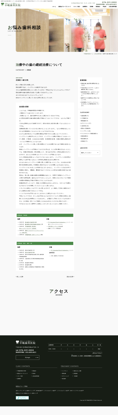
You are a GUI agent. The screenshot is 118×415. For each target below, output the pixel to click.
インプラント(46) (85, 131)
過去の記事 (70, 276)
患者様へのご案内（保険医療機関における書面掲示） (87, 356)
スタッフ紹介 (76, 6)
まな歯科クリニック (29, 390)
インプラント (65, 370)
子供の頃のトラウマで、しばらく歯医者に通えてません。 (90, 88)
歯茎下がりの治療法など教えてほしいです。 (90, 98)
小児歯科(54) (84, 118)
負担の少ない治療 (77, 370)
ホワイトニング (65, 376)
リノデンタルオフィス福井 (49, 390)
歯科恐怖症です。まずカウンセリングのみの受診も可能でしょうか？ (90, 93)
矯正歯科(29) (84, 138)
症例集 (91, 6)
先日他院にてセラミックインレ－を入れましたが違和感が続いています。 (90, 104)
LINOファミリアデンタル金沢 (76, 390)
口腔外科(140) (85, 126)
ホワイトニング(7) (86, 123)
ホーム (54, 6)
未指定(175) (84, 141)
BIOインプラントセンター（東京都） (28, 228)
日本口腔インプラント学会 (54, 226)
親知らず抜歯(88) (85, 128)
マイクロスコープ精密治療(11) (89, 133)
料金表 (104, 6)
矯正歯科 (64, 378)
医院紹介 (98, 6)
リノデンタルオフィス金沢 (62, 390)
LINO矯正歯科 (39, 390)
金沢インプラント (19, 390)
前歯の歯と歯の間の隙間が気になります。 (90, 84)
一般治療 (75, 376)
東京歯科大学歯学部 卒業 (31, 222)
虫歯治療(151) (85, 115)
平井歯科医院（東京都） (30, 226)
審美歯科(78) (84, 120)
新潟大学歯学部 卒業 (30, 252)
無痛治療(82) (84, 136)
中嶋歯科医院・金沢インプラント (33, 234)
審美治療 (64, 373)
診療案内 (85, 6)
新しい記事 (20, 276)
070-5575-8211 (30, 352)
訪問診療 (75, 373)
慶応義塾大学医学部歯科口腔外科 (33, 224)
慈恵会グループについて (64, 6)
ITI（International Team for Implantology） (57, 222)
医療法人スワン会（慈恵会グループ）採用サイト (26, 393)
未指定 (29, 70)
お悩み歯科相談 (113, 6)
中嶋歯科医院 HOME (21, 370)
